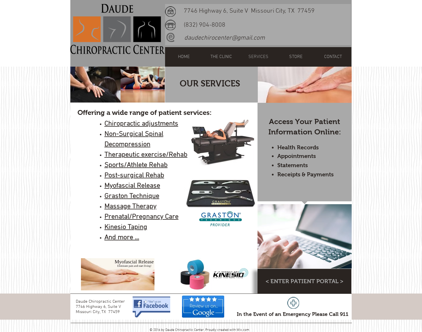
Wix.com (243, 330)
